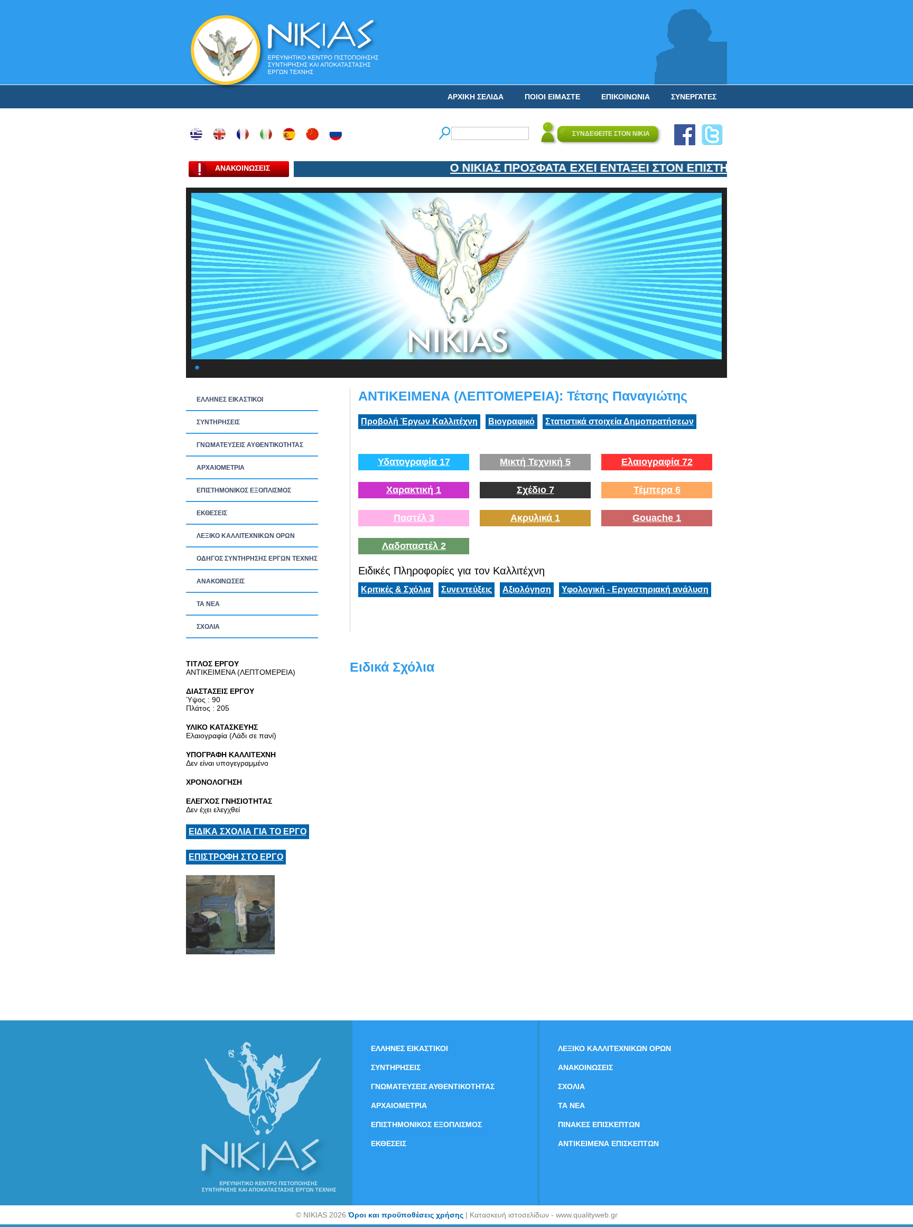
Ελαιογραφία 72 (657, 462)
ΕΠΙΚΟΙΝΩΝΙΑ (625, 96)
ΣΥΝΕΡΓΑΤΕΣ (693, 96)
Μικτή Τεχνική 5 (535, 462)
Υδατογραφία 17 (414, 462)
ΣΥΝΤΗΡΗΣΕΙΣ (218, 422)
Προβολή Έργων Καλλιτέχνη (419, 421)
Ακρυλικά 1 (535, 518)
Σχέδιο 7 (535, 490)
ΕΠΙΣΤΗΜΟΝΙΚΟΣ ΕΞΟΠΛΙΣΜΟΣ (244, 490)
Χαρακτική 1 (413, 490)
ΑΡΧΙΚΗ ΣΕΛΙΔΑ (476, 96)
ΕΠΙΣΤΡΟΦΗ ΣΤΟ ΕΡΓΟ (236, 856)
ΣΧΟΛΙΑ (208, 626)
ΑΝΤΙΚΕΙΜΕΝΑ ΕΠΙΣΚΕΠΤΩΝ (608, 1143)
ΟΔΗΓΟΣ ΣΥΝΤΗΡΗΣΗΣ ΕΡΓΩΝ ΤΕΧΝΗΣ (257, 558)
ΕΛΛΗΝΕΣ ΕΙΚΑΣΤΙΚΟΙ (230, 399)
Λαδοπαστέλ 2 (414, 546)
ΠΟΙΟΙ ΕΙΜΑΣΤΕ (552, 96)
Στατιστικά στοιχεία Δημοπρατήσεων (619, 421)
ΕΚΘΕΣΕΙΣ (212, 513)
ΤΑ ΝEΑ (208, 604)
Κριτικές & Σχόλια (396, 589)
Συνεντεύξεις (466, 589)
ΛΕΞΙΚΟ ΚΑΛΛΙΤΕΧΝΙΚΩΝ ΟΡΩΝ (246, 536)
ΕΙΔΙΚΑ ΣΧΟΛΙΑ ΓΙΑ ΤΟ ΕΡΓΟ (247, 831)
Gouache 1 (656, 518)
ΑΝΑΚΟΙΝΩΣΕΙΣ (221, 581)
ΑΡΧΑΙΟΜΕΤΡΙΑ (221, 467)
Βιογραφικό (511, 421)
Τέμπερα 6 (657, 490)
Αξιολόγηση (526, 589)
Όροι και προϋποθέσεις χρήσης (405, 1215)
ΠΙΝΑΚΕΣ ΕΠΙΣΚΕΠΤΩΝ (599, 1124)
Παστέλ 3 (414, 518)
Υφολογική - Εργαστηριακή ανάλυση (635, 589)
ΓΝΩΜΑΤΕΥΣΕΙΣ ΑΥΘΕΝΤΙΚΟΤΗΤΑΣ (250, 445)
